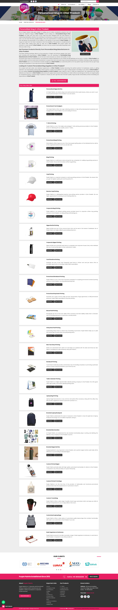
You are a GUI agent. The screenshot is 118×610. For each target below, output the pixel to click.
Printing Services (29, 22)
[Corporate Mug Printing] (31, 214)
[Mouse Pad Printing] (31, 317)
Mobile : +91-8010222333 (86, 589)
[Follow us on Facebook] (31, 1)
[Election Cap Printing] (31, 197)
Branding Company (94, 608)
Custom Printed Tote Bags (54, 481)
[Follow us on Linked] (36, 1)
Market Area (50, 604)
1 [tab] (56, 569)
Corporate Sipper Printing (53, 242)
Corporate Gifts (64, 588)
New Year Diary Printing (53, 344)
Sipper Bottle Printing (52, 225)
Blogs (89, 4)
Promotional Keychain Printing (55, 293)
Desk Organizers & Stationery (54, 532)
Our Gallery (81, 4)
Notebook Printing (51, 362)
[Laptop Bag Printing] (31, 402)
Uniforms (62, 591)
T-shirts (62, 586)
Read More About (25, 596)
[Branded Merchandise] (31, 436)
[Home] (58, 4)
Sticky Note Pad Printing (53, 327)
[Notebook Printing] (31, 368)
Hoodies (62, 594)
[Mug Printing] (31, 163)
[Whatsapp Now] (3, 602)
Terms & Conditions (51, 601)
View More (62, 596)
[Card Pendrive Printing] (31, 266)
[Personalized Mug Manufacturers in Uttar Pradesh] (85, 41)
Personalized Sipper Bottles (54, 89)
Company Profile (51, 588)
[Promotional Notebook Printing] (31, 283)
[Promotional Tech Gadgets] (31, 112)
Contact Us (96, 4)
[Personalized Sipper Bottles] (31, 95)
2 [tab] (58, 569)
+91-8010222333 (25, 1)
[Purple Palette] (24, 8)
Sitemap (49, 602)
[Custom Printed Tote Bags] (31, 487)
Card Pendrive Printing (53, 259)
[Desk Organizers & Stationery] (31, 538)
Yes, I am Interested (60, 81)
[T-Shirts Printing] (31, 129)
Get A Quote (85, 54)
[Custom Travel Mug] (31, 504)
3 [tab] (60, 569)
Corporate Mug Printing (53, 208)
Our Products (71, 4)
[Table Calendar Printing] (31, 385)
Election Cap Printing (52, 191)
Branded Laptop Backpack (54, 413)
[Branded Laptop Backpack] (31, 419)
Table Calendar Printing (53, 379)
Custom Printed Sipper (52, 464)
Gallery (48, 591)
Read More (49, 97)
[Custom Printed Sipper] (31, 470)
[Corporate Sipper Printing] (31, 249)
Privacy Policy (50, 596)
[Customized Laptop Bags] (31, 521)
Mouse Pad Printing (52, 310)
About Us (63, 4)
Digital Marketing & (86, 608)
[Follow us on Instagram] (33, 1)
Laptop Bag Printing (52, 396)
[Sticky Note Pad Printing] (31, 334)
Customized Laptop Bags (53, 515)
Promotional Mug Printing (53, 140)
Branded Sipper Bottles (53, 447)
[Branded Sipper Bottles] (31, 453)
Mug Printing (50, 157)
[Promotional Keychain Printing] (31, 300)
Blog (48, 593)
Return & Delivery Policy (50, 598)
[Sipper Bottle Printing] (31, 232)
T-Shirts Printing (51, 123)
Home (20, 22)
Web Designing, (78, 608)
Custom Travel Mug (52, 498)
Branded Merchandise (52, 430)
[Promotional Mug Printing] (31, 146)
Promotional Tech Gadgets (54, 106)
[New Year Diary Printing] (31, 351)
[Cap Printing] (31, 180)
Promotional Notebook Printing (55, 276)
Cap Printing (50, 174)
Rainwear (62, 593)
